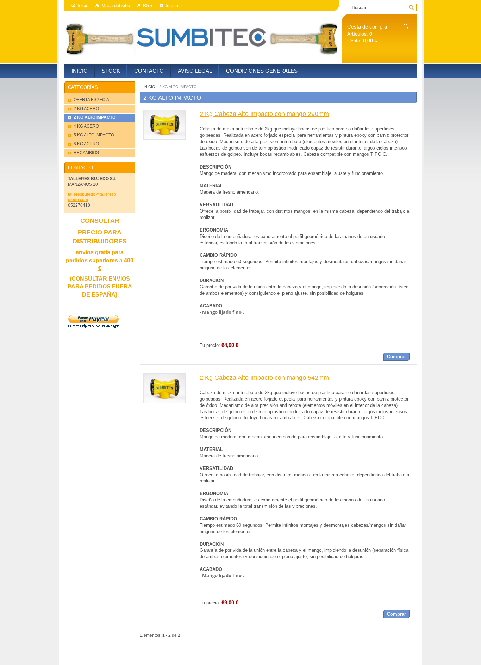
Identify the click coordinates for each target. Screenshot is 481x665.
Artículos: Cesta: (367, 33)
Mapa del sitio (115, 5)
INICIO (149, 87)
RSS (147, 5)
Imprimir (173, 5)
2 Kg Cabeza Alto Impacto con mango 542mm (264, 377)
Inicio (82, 5)
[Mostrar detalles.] (164, 138)
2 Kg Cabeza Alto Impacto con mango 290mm (264, 113)
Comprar (396, 356)
